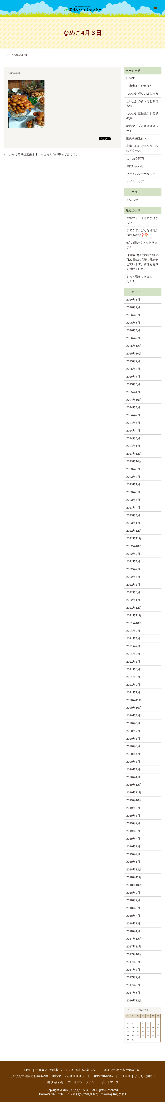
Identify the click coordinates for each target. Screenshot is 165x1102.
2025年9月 (133, 361)
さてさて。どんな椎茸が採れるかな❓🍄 (142, 233)
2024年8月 (133, 407)
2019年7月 (133, 823)
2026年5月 (133, 322)
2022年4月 (133, 592)
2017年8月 (133, 969)
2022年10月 (134, 546)
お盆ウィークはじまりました (142, 220)
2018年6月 (133, 908)
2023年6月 (133, 492)
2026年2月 (133, 338)
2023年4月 (133, 507)
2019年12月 (134, 784)
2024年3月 (133, 438)
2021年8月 (133, 638)
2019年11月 (133, 792)
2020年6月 (133, 738)
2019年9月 (133, 808)
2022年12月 (134, 530)
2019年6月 (133, 831)
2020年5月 (133, 746)
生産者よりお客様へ (139, 85)
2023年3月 (133, 515)
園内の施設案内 (136, 138)
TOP (7, 55)
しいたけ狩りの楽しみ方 (142, 93)
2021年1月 (133, 692)
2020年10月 (134, 707)
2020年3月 (133, 761)
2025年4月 (133, 392)
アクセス (125, 1076)
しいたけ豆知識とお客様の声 (142, 116)
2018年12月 (134, 869)
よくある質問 (135, 158)
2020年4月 (133, 754)
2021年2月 (133, 684)
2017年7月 (133, 977)
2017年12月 (134, 938)
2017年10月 (134, 954)
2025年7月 (133, 376)
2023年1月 (133, 522)
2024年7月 (133, 415)
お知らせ (132, 199)
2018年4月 (133, 915)
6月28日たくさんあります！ (141, 245)
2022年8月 (133, 561)
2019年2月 (133, 854)
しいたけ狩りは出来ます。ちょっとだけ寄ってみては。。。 (45, 154)
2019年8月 (133, 815)
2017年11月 (133, 946)
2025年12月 (134, 345)
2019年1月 (133, 861)
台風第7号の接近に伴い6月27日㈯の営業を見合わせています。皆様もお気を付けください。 (142, 262)
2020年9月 (133, 715)
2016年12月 (134, 1000)
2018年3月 (133, 923)
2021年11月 (133, 615)
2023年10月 (134, 461)
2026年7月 (133, 307)
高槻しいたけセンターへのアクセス (142, 148)
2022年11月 (133, 538)
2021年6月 (133, 653)
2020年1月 (133, 777)
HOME (130, 78)
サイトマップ (135, 181)
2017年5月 (133, 992)
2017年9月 (133, 962)
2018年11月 (133, 877)
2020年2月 (133, 769)
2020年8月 (133, 723)
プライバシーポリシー (140, 173)
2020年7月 (133, 731)
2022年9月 (133, 553)
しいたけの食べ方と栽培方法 (142, 104)
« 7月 (129, 1010)
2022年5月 (133, 584)
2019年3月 (133, 846)
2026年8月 (133, 299)
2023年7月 (133, 484)
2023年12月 (134, 453)
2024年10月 (134, 399)
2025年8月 (133, 368)
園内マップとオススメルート (142, 128)
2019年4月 (133, 838)
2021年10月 (134, 623)
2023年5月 (133, 499)
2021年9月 (133, 630)
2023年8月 (133, 476)
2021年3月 (133, 677)
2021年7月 (133, 646)
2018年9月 (133, 892)
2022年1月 (133, 600)
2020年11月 (133, 700)
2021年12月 (134, 607)
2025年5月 (133, 384)
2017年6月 (133, 985)
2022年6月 (133, 576)
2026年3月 (133, 330)
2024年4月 (133, 430)
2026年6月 (133, 315)
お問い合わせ (135, 166)
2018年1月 (133, 931)
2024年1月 (133, 445)
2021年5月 (133, 661)
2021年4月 (133, 669)
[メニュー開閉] (155, 8)
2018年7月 (133, 900)
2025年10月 (134, 353)
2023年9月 (133, 469)
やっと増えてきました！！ (139, 279)
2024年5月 (133, 422)
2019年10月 (134, 800)
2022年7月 (133, 569)
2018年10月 (134, 885)
